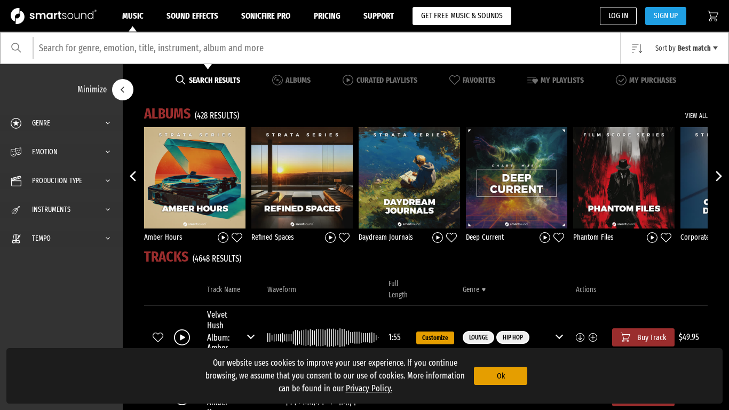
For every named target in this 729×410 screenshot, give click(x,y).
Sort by (683, 48)
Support (378, 16)
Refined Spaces (272, 237)
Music (133, 16)
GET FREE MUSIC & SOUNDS (462, 15)
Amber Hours (163, 237)
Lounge (478, 337)
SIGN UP (666, 15)
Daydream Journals (386, 237)
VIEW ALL (696, 116)
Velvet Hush (217, 320)
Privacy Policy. (369, 388)
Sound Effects (192, 16)
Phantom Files (593, 237)
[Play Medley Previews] (223, 236)
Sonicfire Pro (265, 16)
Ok (501, 376)
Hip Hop (513, 337)
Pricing (327, 16)
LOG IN (618, 15)
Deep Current (485, 237)
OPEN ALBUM (195, 177)
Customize (435, 338)
